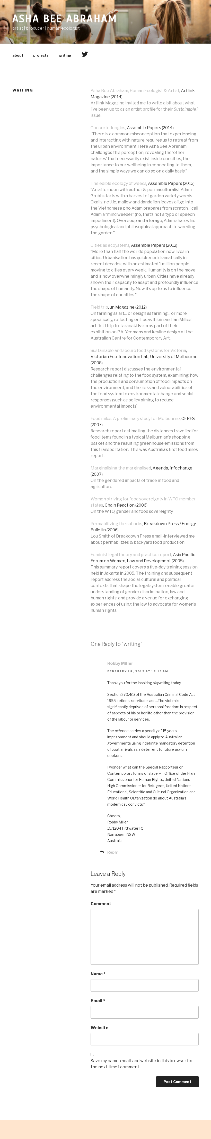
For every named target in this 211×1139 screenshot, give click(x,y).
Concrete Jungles (108, 127)
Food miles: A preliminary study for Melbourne (135, 418)
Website (99, 1027)
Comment (101, 903)
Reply (112, 852)
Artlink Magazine (108, 103)
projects (41, 55)
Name (98, 973)
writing (65, 55)
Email (98, 1000)
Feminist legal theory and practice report (131, 554)
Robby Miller (120, 663)
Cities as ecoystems (110, 245)
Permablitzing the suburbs (116, 523)
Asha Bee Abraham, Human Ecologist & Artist (135, 90)
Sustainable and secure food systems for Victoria (138, 350)
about (17, 55)
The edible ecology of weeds (118, 183)
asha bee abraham (64, 18)
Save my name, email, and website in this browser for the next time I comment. (142, 1063)
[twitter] (84, 54)
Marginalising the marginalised (121, 468)
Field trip (99, 307)
